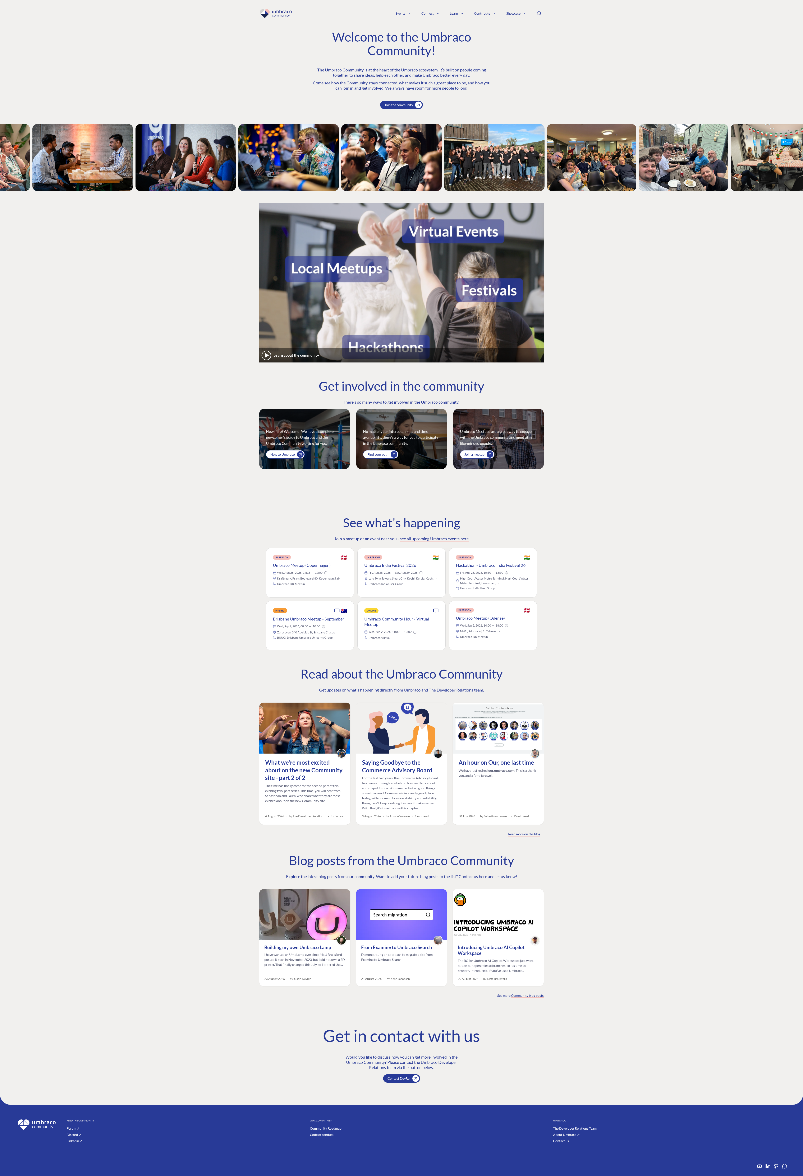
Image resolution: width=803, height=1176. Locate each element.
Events (400, 13)
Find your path (378, 454)
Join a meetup (474, 454)
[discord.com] (784, 1167)
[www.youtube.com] (759, 1167)
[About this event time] (325, 572)
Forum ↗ (73, 1128)
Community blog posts (527, 995)
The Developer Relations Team (575, 1128)
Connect (427, 13)
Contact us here (473, 876)
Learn (454, 13)
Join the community (399, 105)
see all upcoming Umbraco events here (434, 538)
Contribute (482, 13)
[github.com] (776, 1167)
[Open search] (539, 13)
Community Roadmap (325, 1128)
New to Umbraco (282, 454)
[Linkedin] (767, 1167)
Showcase (513, 13)
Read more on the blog (524, 834)
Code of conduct (322, 1135)
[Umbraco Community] (275, 13)
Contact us (561, 1141)
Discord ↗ (74, 1135)
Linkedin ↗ (74, 1141)
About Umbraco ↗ (566, 1135)
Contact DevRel (398, 1078)
